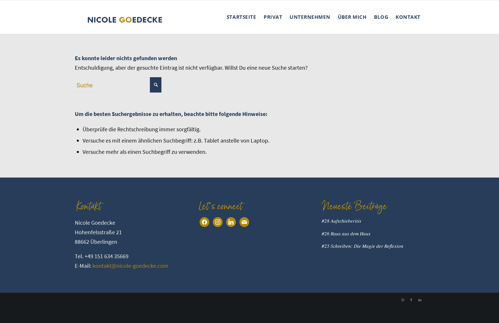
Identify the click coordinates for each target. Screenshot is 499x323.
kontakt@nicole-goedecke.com (130, 265)
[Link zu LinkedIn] (420, 300)
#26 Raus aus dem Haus (346, 233)
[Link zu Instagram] (402, 300)
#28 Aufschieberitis (341, 220)
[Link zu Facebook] (411, 300)
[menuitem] (241, 17)
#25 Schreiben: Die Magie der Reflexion (362, 246)
